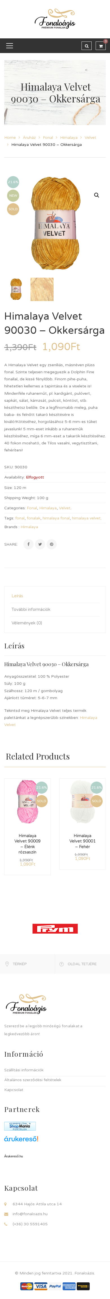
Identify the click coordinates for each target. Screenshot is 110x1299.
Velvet (90, 137)
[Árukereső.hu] (55, 1141)
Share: (11, 544)
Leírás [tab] (17, 595)
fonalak (33, 518)
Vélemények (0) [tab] (27, 623)
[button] (97, 195)
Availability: (14, 477)
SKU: (9, 467)
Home (10, 137)
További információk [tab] (31, 609)
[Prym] (55, 928)
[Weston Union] (83, 1286)
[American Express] (69, 1286)
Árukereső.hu (13, 1156)
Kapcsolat (13, 1089)
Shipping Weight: (20, 497)
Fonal (48, 137)
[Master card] (26, 1286)
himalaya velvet (86, 518)
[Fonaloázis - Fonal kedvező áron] (55, 19)
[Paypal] (55, 1286)
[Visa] (40, 1286)
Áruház (29, 137)
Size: (8, 487)
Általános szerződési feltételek (32, 1080)
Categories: (15, 508)
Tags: (9, 518)
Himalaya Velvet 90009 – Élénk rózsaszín (27, 844)
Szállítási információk (23, 1070)
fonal (20, 518)
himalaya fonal (56, 518)
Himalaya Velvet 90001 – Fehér (82, 841)
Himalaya (69, 137)
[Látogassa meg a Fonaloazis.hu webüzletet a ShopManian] (20, 1126)
